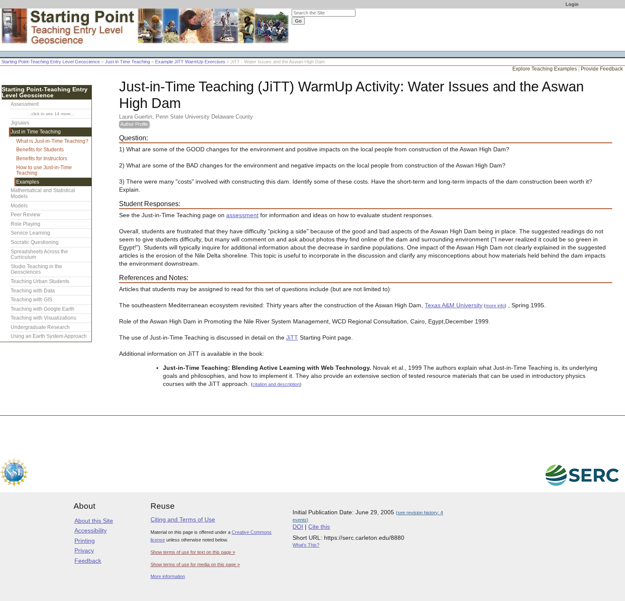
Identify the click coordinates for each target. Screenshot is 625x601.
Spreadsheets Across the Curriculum (39, 255)
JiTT (292, 338)
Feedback (87, 560)
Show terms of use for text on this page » (193, 552)
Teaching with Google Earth (42, 309)
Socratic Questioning (35, 242)
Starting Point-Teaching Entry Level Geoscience (50, 61)
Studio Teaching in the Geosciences (36, 269)
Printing (84, 540)
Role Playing (25, 224)
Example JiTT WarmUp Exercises (190, 61)
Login (572, 4)
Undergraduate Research (40, 327)
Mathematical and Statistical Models (43, 193)
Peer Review (25, 215)
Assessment (25, 104)
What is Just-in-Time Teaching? (52, 141)
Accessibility (90, 530)
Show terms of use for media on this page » (195, 564)
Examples (27, 182)
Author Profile (134, 124)
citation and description (276, 384)
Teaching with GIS (31, 300)
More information (168, 576)
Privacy (84, 550)
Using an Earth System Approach (49, 336)
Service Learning (30, 233)
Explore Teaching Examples (544, 69)
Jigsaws (20, 123)
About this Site (93, 520)
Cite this (319, 526)
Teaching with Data (33, 291)
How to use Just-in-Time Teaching (44, 170)
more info (495, 305)
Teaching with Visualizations (43, 318)
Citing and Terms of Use (183, 519)
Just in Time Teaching (127, 61)
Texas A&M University (454, 305)
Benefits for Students (40, 150)
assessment (242, 215)
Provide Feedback (602, 69)
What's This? (306, 544)
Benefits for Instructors (41, 159)
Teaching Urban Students (40, 281)
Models (19, 206)
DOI (298, 526)
